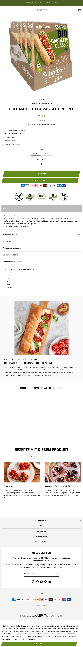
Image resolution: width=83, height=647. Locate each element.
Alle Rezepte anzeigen (41, 456)
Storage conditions (10, 255)
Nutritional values (10, 234)
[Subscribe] (57, 573)
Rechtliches (41, 531)
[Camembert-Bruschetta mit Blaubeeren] (63, 472)
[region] (41, 56)
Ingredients (7, 209)
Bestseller (48, 104)
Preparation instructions (12, 248)
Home (33, 104)
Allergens (7, 241)
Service (41, 525)
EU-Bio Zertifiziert (41, 536)
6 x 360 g (36, 153)
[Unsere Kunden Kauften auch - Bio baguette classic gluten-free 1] (28, 420)
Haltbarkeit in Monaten (12, 262)
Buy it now (40, 180)
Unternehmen (40, 520)
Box (41, 149)
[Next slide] (43, 507)
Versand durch (41, 542)
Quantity (41, 160)
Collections (40, 104)
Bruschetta (8, 486)
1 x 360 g (47, 153)
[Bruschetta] (22, 472)
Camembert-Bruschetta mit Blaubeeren (61, 486)
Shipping (38, 124)
